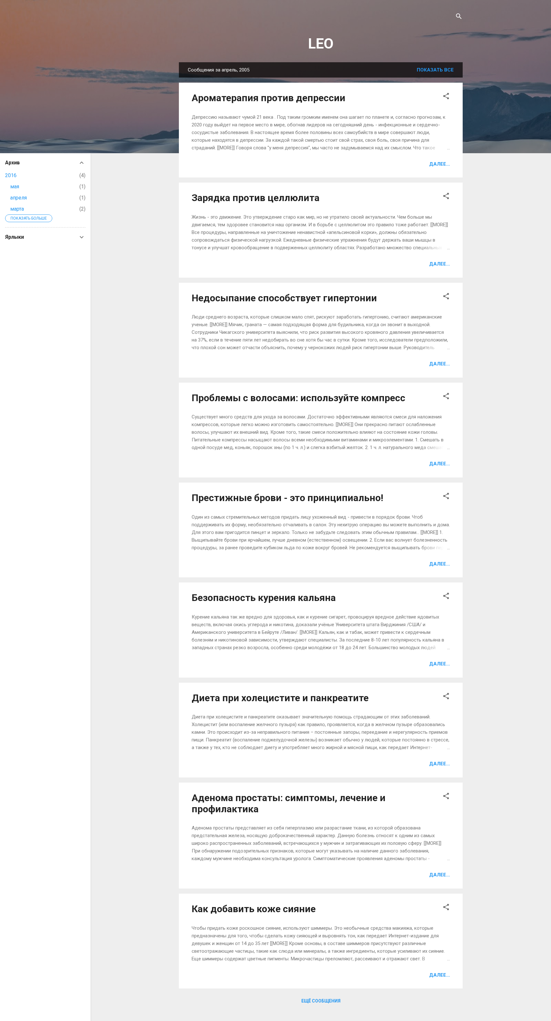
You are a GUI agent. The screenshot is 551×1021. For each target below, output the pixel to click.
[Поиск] (459, 17)
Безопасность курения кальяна (264, 597)
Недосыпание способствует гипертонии (284, 298)
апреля (18, 198)
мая (14, 187)
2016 (11, 175)
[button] (446, 97)
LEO (321, 43)
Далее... (439, 164)
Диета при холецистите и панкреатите (280, 697)
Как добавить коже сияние (254, 908)
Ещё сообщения (321, 1000)
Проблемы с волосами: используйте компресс (298, 397)
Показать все (435, 70)
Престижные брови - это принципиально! (287, 497)
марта (17, 209)
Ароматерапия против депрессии (268, 97)
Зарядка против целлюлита (256, 197)
